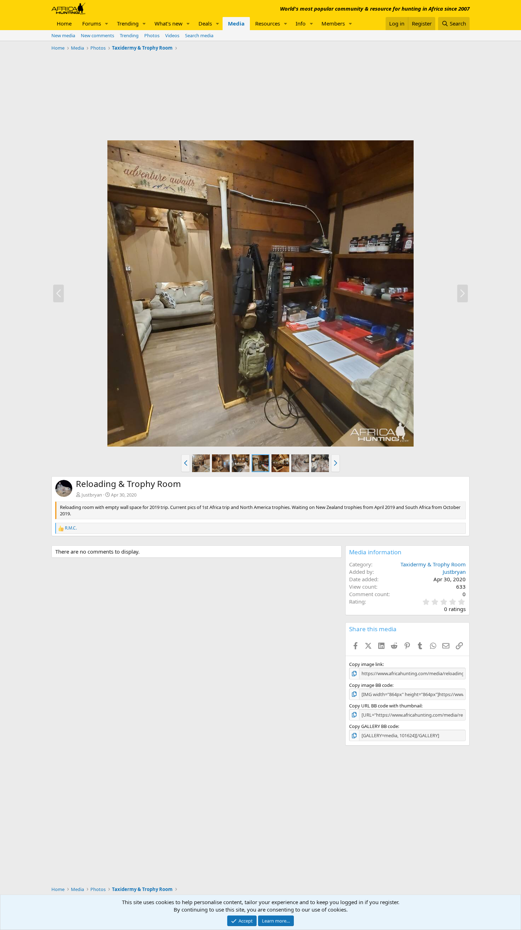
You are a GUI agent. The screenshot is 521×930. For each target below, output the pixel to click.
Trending (128, 23)
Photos (151, 35)
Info (301, 23)
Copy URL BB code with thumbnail (385, 705)
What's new (169, 23)
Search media (199, 35)
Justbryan (92, 495)
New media (63, 35)
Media (236, 23)
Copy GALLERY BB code (373, 726)
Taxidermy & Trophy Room (433, 564)
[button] (107, 23)
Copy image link (366, 664)
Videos (172, 35)
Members (333, 23)
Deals (205, 23)
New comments (97, 35)
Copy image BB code (370, 685)
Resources (267, 23)
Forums (91, 23)
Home (64, 23)
